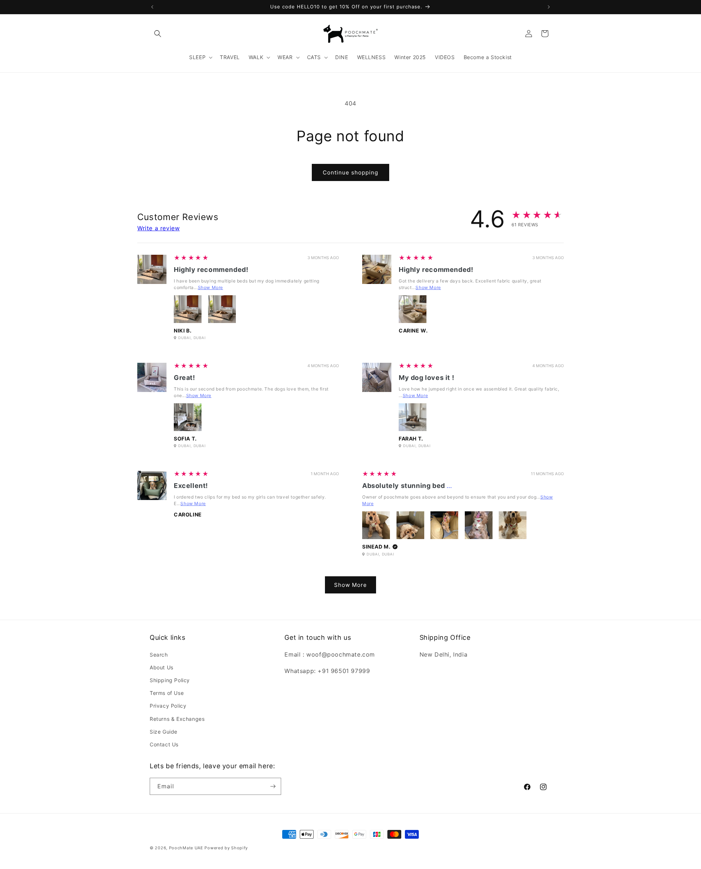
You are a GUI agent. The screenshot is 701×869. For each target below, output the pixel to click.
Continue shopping (350, 172)
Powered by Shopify (226, 847)
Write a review (158, 228)
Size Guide (163, 731)
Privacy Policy (168, 706)
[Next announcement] (549, 7)
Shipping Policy (170, 680)
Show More (210, 287)
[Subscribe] (273, 786)
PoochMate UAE (186, 847)
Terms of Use (167, 693)
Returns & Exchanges (177, 719)
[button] (158, 34)
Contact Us (164, 744)
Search (159, 654)
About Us (161, 667)
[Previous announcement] (152, 7)
